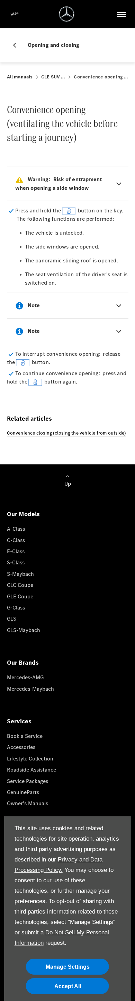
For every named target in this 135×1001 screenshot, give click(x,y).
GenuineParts (23, 792)
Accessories (21, 747)
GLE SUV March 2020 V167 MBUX (53, 77)
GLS (11, 618)
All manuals (20, 77)
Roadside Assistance (31, 769)
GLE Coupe (20, 596)
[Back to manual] (17, 45)
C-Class (16, 540)
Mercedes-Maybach (30, 688)
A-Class (16, 528)
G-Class (16, 607)
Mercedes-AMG (25, 677)
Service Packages (27, 781)
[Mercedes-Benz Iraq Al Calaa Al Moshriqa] (66, 14)
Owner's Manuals (27, 803)
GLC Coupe (20, 585)
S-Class (16, 562)
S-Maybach (20, 574)
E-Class (16, 551)
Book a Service (25, 736)
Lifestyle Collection (30, 758)
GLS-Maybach (23, 630)
